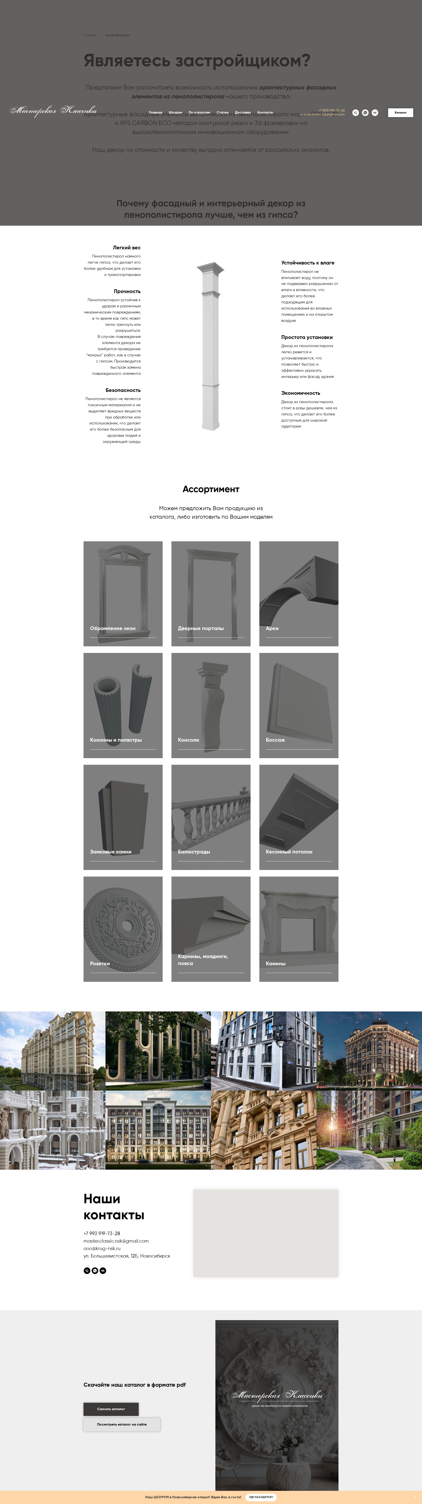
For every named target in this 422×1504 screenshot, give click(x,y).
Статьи (222, 112)
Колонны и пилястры (116, 740)
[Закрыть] (415, 1497)
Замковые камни (110, 852)
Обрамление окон (113, 628)
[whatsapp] (365, 112)
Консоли (188, 740)
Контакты (265, 112)
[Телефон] (355, 112)
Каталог (401, 112)
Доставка (243, 112)
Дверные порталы (201, 628)
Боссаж (275, 740)
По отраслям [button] (199, 112)
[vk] (375, 112)
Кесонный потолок (289, 852)
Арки (272, 628)
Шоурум (175, 112)
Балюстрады (194, 852)
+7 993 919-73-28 (102, 1233)
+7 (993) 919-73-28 (331, 110)
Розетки (100, 963)
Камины (276, 963)
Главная (155, 112)
